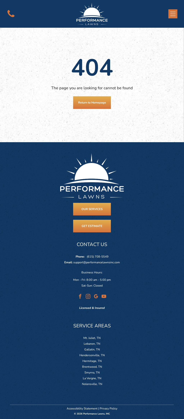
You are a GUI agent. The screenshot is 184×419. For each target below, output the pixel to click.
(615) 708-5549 (98, 257)
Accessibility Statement (82, 409)
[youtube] (103, 297)
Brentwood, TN (92, 367)
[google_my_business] (96, 297)
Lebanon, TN (92, 344)
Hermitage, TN (92, 361)
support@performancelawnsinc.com (96, 262)
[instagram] (88, 297)
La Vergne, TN (92, 378)
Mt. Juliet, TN (92, 338)
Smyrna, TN (92, 373)
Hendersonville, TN (92, 355)
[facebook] (80, 297)
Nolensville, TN (92, 384)
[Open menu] (172, 13)
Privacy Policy (108, 409)
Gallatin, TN (92, 350)
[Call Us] (10, 17)
